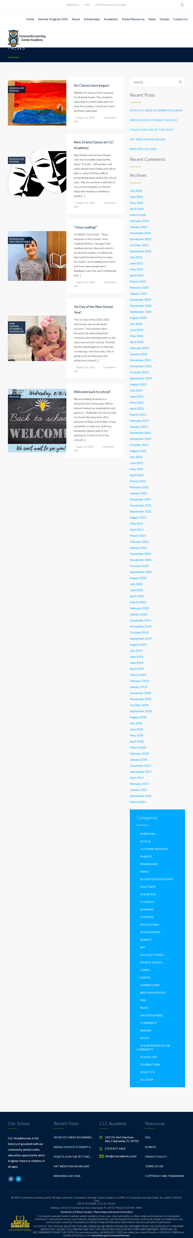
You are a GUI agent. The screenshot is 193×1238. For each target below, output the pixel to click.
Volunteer (148, 894)
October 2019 (139, 632)
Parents (146, 856)
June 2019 (136, 656)
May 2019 (136, 662)
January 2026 (138, 227)
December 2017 (140, 765)
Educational (149, 924)
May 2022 (136, 469)
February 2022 (139, 487)
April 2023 (137, 408)
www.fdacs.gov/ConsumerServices (110, 1235)
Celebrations (150, 1064)
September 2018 (141, 711)
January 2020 (138, 614)
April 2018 (137, 741)
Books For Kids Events (156, 879)
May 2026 (136, 202)
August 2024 (138, 317)
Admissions (73, 4)
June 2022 (136, 463)
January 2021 (138, 547)
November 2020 (140, 560)
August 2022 (138, 451)
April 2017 (137, 777)
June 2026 (136, 196)
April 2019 (137, 668)
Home (30, 19)
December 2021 (140, 499)
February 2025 (139, 287)
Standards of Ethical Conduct (76, 1211)
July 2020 (136, 584)
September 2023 (141, 378)
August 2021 (138, 517)
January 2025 (138, 293)
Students (15, 329)
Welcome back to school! (92, 392)
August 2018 (138, 717)
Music (144, 1007)
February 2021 (139, 541)
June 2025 (136, 263)
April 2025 (137, 275)
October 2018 (139, 705)
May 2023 (136, 402)
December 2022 (140, 432)
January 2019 (138, 687)
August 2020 (138, 578)
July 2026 (136, 190)
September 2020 (141, 572)
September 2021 (141, 511)
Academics (111, 19)
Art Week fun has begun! (147, 139)
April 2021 (137, 529)
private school (151, 962)
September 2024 (141, 311)
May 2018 (136, 735)
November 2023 (140, 366)
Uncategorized (151, 1015)
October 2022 (139, 445)
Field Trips (147, 886)
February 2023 (139, 420)
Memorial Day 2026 (143, 149)
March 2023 (138, 414)
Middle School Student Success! (154, 120)
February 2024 (139, 348)
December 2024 (140, 299)
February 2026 (139, 221)
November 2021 (140, 505)
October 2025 (139, 245)
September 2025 (141, 251)
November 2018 (140, 699)
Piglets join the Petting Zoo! (152, 129)
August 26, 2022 (85, 117)
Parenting (147, 833)
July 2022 (136, 457)
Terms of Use (154, 1166)
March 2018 (138, 747)
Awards (145, 1030)
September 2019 (141, 638)
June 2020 (136, 590)
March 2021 (138, 535)
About (76, 19)
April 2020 (137, 596)
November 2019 (140, 626)
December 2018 (140, 693)
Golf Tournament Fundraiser (110, 4)
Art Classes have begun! (91, 85)
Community (148, 1022)
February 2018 (139, 753)
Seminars (146, 909)
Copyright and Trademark (165, 1175)
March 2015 (138, 802)
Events (145, 977)
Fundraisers (149, 864)
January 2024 (138, 354)
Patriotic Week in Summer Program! (156, 110)
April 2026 (137, 208)
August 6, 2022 (84, 446)
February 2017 (139, 783)
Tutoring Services (154, 848)
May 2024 (136, 336)
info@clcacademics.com (120, 1156)
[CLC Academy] (27, 38)
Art (143, 947)
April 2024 (137, 342)
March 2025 (138, 281)
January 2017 (138, 789)
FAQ (87, 4)
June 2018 (136, 729)
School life (16, 88)
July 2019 (136, 650)
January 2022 (138, 493)
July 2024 (136, 323)
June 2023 (136, 396)
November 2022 (140, 438)
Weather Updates (153, 992)
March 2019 (138, 674)
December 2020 (140, 553)
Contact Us (180, 19)
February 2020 (139, 608)
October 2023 (139, 372)
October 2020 (139, 566)
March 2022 (138, 481)
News (152, 19)
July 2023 (136, 390)
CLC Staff (146, 1079)
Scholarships (92, 19)
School (14, 91)
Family (144, 871)
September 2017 (141, 771)
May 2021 (136, 523)
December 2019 (140, 620)
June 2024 (136, 330)
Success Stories (19, 242)
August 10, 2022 (85, 367)
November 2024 (140, 305)
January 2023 (138, 426)
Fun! (12, 323)
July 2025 (136, 257)
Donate (164, 19)
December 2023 (140, 360)
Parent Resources (133, 19)
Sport (144, 1038)
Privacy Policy (156, 1156)
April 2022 (137, 475)
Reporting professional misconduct (113, 1211)
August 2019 (138, 644)
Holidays (146, 917)
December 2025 (140, 233)
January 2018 (138, 759)
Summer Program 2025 (53, 19)
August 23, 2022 (85, 202)
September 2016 (141, 796)
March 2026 (138, 215)
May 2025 (136, 269)
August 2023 (138, 384)
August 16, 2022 (85, 282)
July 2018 (136, 723)
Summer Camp (150, 985)
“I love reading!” (85, 227)
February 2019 (139, 681)
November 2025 (140, 239)
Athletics (147, 1072)
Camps (144, 970)
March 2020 (138, 602)
